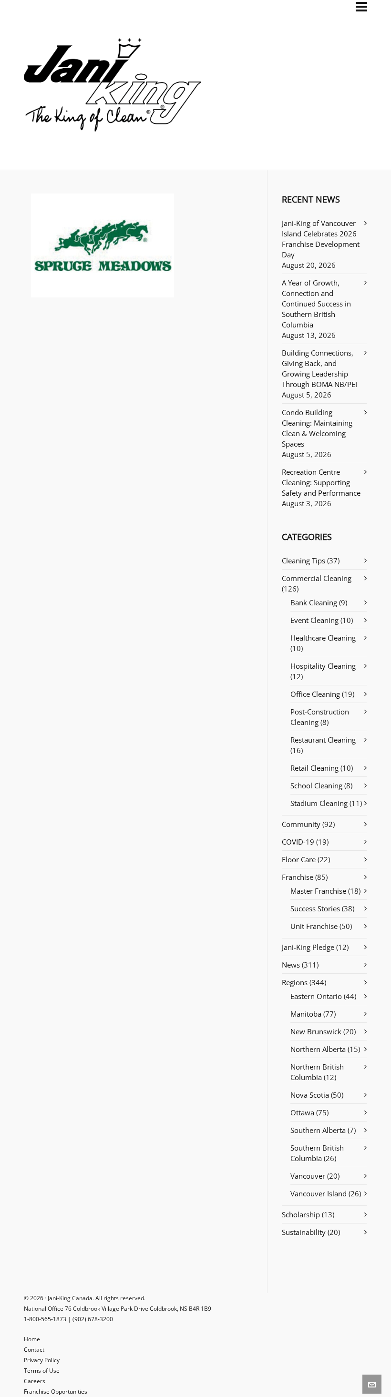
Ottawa (302, 1112)
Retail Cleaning (314, 768)
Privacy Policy (42, 1360)
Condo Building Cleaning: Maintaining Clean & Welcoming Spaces (317, 428)
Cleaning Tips (303, 560)
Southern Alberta (318, 1130)
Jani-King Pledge (308, 947)
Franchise (297, 877)
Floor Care (299, 859)
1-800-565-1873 (45, 1319)
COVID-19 (298, 841)
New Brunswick (315, 1031)
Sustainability (304, 1232)
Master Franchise (318, 891)
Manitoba (305, 1014)
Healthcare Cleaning (323, 637)
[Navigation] (361, 6)
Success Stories (315, 908)
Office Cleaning (315, 694)
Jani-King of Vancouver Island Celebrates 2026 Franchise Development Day (321, 238)
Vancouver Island (318, 1193)
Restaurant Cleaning (323, 739)
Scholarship (301, 1214)
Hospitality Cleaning (323, 666)
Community (301, 824)
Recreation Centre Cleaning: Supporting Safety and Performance (321, 482)
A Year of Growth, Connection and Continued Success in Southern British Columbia (316, 303)
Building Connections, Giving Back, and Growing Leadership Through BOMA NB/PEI (319, 368)
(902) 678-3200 (92, 1319)
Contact (34, 1350)
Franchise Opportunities (55, 1391)
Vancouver (307, 1176)
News (291, 964)
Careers (34, 1381)
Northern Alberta (318, 1049)
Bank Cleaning (313, 602)
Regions (295, 982)
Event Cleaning (314, 620)
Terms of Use (42, 1370)
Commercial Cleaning (316, 578)
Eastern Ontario (316, 996)
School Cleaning (316, 785)
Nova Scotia (309, 1095)
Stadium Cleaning (319, 803)
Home (32, 1339)
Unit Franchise (314, 926)
